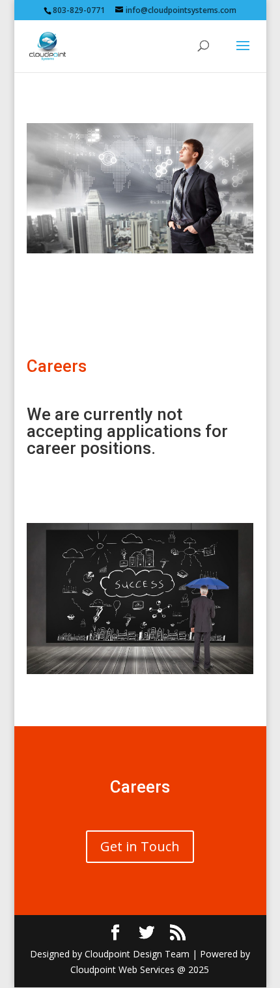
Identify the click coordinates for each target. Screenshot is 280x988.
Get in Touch (140, 846)
